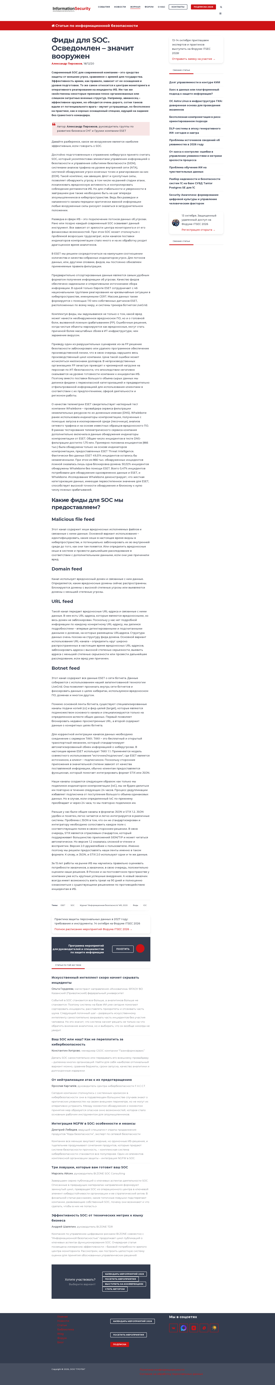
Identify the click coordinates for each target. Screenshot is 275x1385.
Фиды (135, 905)
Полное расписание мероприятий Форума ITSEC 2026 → (93, 929)
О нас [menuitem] (161, 7)
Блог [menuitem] (60, 1342)
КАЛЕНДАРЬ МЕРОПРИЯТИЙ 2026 (124, 1274)
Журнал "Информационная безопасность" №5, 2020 (104, 905)
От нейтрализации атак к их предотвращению (92, 1080)
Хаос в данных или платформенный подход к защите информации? (194, 91)
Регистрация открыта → (198, 229)
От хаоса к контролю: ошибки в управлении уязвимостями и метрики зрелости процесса (195, 156)
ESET (63, 905)
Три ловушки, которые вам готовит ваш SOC (90, 1167)
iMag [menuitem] (60, 1333)
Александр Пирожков (67, 63)
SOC (72, 905)
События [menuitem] (104, 7)
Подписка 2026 (203, 7)
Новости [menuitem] (120, 7)
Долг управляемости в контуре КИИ (194, 82)
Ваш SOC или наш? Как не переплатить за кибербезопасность (87, 1041)
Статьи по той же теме (68, 965)
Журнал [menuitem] (135, 7)
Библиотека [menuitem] (65, 1329)
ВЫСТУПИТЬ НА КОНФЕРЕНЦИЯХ (124, 1284)
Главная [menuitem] (62, 1316)
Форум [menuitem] (149, 7)
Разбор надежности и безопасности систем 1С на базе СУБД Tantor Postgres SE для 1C (194, 183)
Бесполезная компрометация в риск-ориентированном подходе (195, 119)
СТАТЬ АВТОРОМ (115, 1289)
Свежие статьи (181, 70)
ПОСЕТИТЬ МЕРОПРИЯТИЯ (120, 1279)
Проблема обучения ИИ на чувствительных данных (188, 169)
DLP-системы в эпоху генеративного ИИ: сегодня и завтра (195, 130)
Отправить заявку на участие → (193, 58)
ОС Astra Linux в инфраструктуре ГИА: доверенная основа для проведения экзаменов (195, 105)
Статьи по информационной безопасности (96, 26)
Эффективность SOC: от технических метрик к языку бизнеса (97, 1218)
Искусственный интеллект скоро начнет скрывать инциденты (95, 980)
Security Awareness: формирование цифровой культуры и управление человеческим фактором (194, 199)
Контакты (178, 7)
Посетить (122, 949)
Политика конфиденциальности (162, 1369)
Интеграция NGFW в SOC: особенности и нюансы (93, 1123)
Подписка (119, 1344)
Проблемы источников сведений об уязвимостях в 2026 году (194, 142)
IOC (145, 905)
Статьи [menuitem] (62, 1325)
